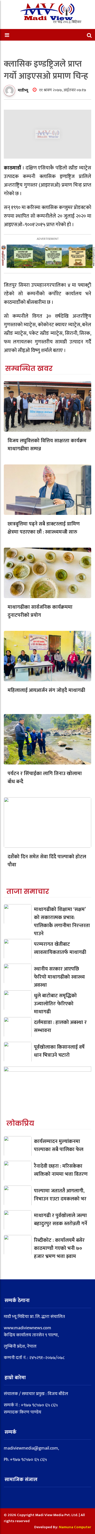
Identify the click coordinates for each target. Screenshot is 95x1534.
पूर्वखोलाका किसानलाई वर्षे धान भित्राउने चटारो (59, 1051)
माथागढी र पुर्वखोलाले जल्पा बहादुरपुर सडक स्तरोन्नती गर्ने (60, 1219)
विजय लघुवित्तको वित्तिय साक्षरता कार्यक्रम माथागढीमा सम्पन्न (47, 444)
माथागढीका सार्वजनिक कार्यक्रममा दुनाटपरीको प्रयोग (40, 611)
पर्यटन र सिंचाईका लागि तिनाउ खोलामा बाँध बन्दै (45, 777)
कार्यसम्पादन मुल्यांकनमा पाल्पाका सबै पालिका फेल (58, 1145)
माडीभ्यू (23, 90)
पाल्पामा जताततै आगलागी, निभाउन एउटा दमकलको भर (60, 1195)
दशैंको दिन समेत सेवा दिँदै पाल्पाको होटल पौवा (47, 860)
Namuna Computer (75, 1527)
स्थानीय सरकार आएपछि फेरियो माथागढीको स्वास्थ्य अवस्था (59, 977)
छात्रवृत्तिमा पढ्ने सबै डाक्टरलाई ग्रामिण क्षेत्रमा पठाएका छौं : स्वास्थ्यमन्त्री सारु (44, 528)
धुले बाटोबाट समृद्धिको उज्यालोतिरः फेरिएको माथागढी (55, 1003)
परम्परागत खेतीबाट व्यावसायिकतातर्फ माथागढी (60, 948)
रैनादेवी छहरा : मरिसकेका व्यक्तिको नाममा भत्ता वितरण (61, 1170)
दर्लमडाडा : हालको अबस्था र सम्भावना (60, 1026)
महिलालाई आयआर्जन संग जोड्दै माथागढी (46, 690)
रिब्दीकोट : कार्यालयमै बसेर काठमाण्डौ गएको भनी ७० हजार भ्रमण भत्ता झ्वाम (59, 1248)
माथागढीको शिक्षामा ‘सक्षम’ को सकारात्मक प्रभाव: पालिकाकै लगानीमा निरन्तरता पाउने (62, 921)
